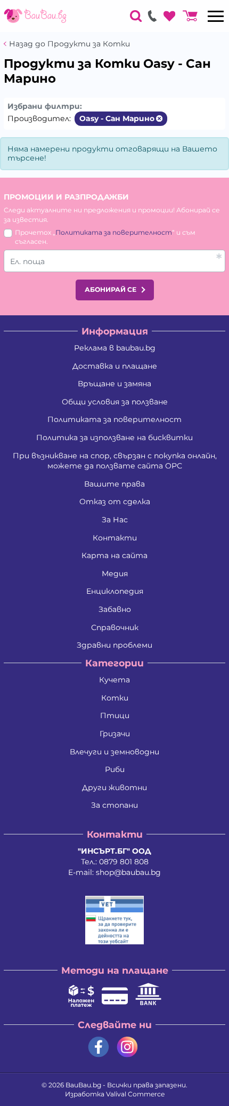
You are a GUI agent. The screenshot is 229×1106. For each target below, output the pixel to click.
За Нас (115, 519)
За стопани (114, 805)
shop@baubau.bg (128, 872)
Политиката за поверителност (113, 232)
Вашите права (114, 484)
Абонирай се (110, 289)
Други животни (114, 787)
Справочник (114, 627)
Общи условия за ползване (115, 402)
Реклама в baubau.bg (115, 348)
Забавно (115, 609)
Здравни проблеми (114, 645)
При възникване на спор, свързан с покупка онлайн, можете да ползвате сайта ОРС (115, 461)
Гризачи (115, 733)
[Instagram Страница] (127, 1047)
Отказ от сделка (114, 501)
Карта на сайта (114, 555)
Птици (114, 715)
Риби (115, 769)
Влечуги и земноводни (114, 752)
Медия (115, 573)
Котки (114, 698)
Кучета (114, 680)
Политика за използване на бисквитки (114, 437)
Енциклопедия (114, 591)
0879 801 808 (124, 861)
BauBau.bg (83, 1085)
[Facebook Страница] (98, 1047)
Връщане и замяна (114, 383)
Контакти (115, 538)
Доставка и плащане (114, 366)
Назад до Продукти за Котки (69, 44)
